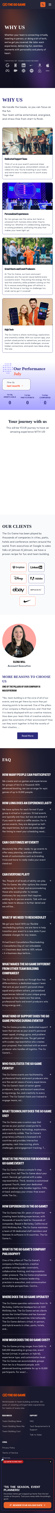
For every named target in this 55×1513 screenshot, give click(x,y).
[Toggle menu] (50, 4)
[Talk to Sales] (42, 4)
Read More (27, 735)
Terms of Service (10, 1452)
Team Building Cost (11, 1431)
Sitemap (6, 1457)
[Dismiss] (50, 1462)
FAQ (32, 1421)
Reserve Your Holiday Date (27, 1505)
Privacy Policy (8, 1447)
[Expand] (51, 809)
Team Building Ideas (11, 1421)
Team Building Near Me (13, 1426)
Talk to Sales (36, 1434)
